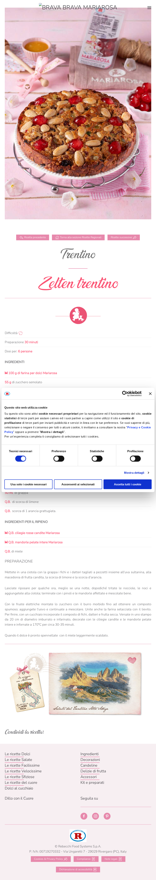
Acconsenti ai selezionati (78, 484)
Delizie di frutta (93, 771)
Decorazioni (90, 759)
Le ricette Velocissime (23, 771)
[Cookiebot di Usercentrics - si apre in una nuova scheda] (125, 394)
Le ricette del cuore (21, 782)
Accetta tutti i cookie (127, 484)
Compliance (84, 859)
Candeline (88, 765)
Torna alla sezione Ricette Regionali (80, 237)
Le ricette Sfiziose (19, 776)
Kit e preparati (92, 782)
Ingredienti (89, 754)
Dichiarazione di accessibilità (75, 869)
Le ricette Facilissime (22, 765)
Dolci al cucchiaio (19, 788)
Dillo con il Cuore (19, 798)
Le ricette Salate (18, 759)
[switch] (58, 459)
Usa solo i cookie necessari (28, 484)
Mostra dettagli (134, 472)
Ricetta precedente (35, 237)
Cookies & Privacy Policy (48, 859)
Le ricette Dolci (17, 754)
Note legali (111, 859)
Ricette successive (121, 237)
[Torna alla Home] (78, 7)
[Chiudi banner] (150, 393)
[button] (149, 7)
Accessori (88, 776)
